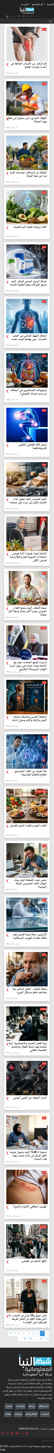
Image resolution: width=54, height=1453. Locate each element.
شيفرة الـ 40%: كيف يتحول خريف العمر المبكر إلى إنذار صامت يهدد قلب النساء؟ (28, 1156)
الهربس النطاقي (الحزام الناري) (30, 1207)
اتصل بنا (25, 4)
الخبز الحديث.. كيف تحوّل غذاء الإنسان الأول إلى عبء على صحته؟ (28, 501)
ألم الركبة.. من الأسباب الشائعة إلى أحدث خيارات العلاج (28, 65)
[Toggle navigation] (50, 21)
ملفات (8, 1414)
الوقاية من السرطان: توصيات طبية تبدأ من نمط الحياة (28, 174)
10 (41, 1339)
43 (24, 1339)
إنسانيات (45, 1414)
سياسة (32, 1406)
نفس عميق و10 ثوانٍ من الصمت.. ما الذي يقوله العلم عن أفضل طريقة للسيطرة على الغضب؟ (28, 1319)
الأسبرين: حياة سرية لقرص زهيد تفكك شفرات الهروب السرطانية (30, 936)
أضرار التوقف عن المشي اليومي (30, 1098)
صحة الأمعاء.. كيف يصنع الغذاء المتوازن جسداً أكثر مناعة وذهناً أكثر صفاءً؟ (27, 611)
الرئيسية (50, 4)
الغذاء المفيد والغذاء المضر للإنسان (28, 826)
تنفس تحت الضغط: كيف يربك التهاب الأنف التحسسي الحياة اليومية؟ (30, 884)
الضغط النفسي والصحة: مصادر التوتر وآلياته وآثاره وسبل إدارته (29, 718)
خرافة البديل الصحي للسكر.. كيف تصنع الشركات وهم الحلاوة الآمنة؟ (28, 283)
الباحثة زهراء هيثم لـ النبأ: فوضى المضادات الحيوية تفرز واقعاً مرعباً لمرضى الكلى (28, 557)
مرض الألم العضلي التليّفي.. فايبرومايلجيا (32, 446)
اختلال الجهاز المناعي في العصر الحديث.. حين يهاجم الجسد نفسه (29, 337)
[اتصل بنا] (36, 16)
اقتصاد (9, 1406)
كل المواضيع (37, 4)
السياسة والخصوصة (48, 1440)
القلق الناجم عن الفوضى (34, 1261)
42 (30, 1339)
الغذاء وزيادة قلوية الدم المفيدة (30, 227)
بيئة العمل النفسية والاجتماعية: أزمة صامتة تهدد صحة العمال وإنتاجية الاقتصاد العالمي (28, 1047)
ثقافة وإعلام (31, 1414)
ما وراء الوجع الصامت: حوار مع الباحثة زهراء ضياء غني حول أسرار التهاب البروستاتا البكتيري (28, 666)
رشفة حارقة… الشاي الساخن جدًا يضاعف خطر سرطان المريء (29, 990)
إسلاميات (20, 1406)
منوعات (18, 1414)
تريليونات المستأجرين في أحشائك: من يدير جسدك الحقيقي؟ (28, 392)
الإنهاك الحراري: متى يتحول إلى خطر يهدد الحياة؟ (27, 120)
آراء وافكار (43, 1406)
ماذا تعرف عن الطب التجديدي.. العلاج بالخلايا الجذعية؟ (30, 773)
